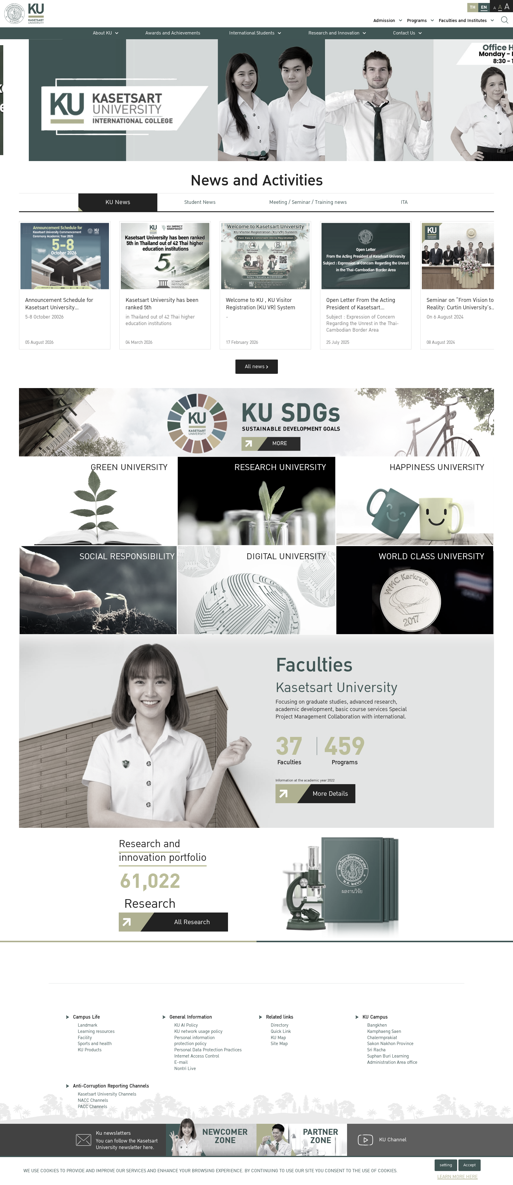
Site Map (279, 1043)
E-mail (181, 1062)
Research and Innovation (334, 33)
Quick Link (281, 1031)
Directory (280, 1025)
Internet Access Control (196, 1056)
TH (472, 7)
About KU (102, 33)
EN (484, 7)
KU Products (90, 1049)
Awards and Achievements (172, 33)
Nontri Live (185, 1068)
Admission (384, 20)
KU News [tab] (117, 202)
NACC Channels (93, 1100)
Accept (469, 1165)
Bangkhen (377, 1025)
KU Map (278, 1037)
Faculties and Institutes (463, 20)
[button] (249, 153)
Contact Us (404, 33)
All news (255, 367)
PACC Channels (92, 1106)
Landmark (87, 1025)
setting (446, 1165)
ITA (404, 202)
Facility (85, 1037)
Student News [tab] (200, 202)
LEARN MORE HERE (457, 1177)
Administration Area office (392, 1059)
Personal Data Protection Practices (208, 1049)
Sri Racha (376, 1049)
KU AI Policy (186, 1025)
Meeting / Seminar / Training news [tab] (308, 202)
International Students (252, 33)
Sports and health (95, 1043)
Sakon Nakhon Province (390, 1041)
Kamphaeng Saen (384, 1031)
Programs (417, 20)
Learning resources (96, 1031)
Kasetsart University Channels (107, 1094)
